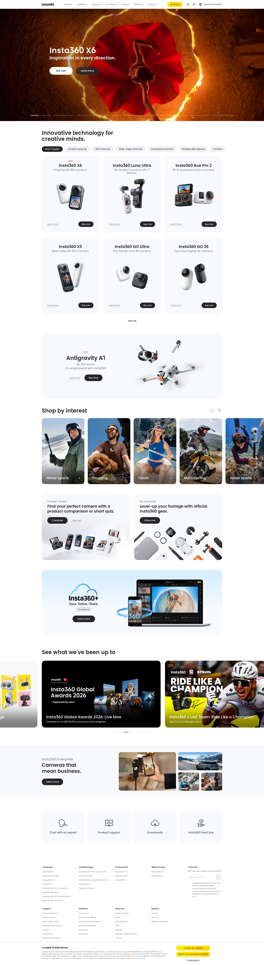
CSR (117, 925)
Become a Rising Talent (89, 921)
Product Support (50, 913)
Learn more (87, 70)
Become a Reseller (87, 925)
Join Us (118, 938)
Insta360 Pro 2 (121, 871)
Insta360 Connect (87, 888)
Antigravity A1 (48, 880)
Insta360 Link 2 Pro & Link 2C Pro (93, 871)
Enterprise (83, 934)
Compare (57, 520)
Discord (155, 917)
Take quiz (76, 520)
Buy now (61, 70)
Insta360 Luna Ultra (51, 876)
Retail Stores (157, 876)
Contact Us (84, 913)
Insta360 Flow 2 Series (52, 900)
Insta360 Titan (121, 876)
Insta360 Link (84, 884)
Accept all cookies (193, 948)
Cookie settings (193, 960)
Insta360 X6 (48, 871)
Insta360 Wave (85, 876)
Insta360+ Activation (52, 938)
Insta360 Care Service (52, 925)
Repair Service (49, 917)
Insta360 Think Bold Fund (126, 934)
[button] (188, 4)
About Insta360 (122, 913)
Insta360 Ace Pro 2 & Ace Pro (55, 888)
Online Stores (157, 871)
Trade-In (46, 929)
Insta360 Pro (120, 880)
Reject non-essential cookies (193, 954)
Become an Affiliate (87, 917)
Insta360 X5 (48, 884)
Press (117, 917)
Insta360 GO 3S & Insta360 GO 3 (57, 896)
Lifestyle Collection (160, 921)
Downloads (48, 934)
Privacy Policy (211, 883)
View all (132, 320)
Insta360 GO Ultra (50, 892)
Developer (83, 929)
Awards (118, 929)
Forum (154, 913)
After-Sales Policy (50, 921)
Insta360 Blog (121, 921)
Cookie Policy (139, 958)
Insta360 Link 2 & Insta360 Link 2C (93, 880)
